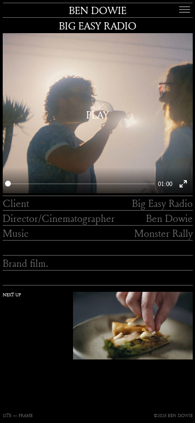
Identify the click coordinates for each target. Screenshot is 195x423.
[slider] (80, 183)
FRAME (26, 415)
